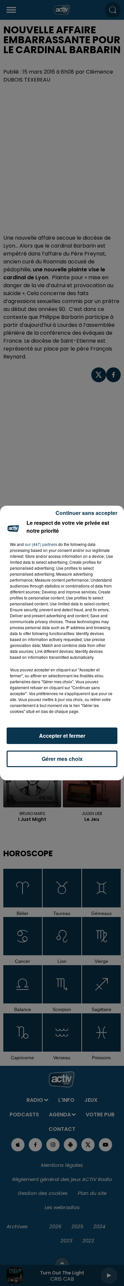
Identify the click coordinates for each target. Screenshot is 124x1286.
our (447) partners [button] (41, 544)
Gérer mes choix (62, 758)
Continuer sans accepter (86, 513)
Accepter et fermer (62, 735)
